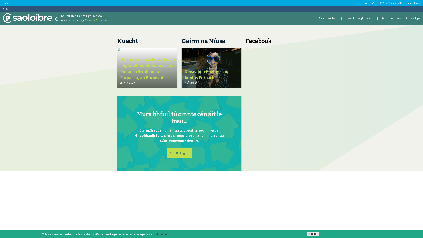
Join (409, 3)
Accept (312, 233)
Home (6, 3)
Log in (417, 3)
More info (161, 234)
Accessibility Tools (392, 3)
